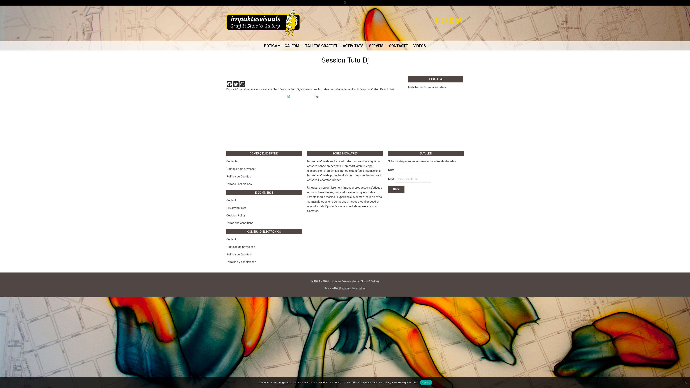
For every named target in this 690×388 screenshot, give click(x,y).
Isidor (363, 288)
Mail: (391, 179)
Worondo (344, 288)
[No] (685, 382)
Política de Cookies (238, 176)
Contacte (232, 161)
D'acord (426, 382)
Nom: (391, 170)
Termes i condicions (239, 184)
